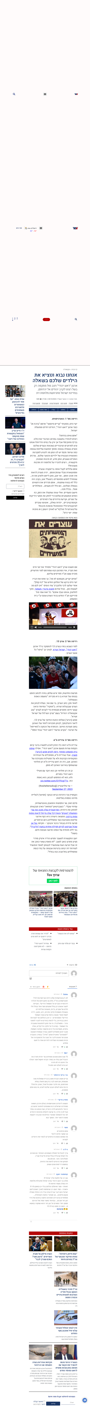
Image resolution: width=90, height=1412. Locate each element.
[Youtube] (14, 318)
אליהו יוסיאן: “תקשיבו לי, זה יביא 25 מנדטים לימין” (17, 461)
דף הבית (74, 369)
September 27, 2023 (62, 789)
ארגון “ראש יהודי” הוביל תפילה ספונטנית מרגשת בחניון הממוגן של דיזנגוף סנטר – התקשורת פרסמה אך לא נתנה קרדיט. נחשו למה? (40, 912)
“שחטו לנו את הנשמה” (66, 933)
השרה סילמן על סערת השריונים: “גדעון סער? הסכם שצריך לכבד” (42, 1256)
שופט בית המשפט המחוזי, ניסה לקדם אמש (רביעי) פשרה (53, 752)
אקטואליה (66, 369)
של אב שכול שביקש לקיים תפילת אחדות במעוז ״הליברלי (54, 825)
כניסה (31, 965)
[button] (45, 94)
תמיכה (72, 410)
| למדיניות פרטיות (17, 492)
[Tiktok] (14, 319)
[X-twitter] (12, 319)
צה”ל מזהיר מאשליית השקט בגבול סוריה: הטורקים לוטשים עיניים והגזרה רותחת (66, 1293)
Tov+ (53, 410)
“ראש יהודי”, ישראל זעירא (65, 649)
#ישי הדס (64, 403)
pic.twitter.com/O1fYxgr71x (54, 780)
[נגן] (74, 627)
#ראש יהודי (36, 403)
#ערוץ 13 (45, 403)
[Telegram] (12, 320)
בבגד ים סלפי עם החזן (66, 943)
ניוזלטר (63, 410)
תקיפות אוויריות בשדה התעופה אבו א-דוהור (42, 1364)
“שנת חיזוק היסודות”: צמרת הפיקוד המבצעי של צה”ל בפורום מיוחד (66, 1256)
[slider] (55, 627)
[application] (53, 616)
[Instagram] (12, 318)
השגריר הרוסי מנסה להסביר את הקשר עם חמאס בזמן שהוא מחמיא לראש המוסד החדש (66, 1366)
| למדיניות (37, 1404)
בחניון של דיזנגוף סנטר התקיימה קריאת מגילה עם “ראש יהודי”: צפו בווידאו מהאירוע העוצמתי (67, 911)
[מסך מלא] (32, 627)
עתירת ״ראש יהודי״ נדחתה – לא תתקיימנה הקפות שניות (42, 946)
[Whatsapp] (17, 319)
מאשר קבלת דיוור (39, 1403)
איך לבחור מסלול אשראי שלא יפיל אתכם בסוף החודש (66, 1330)
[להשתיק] (36, 627)
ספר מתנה (43, 410)
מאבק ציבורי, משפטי (44, 589)
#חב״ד (71, 403)
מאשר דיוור (17, 492)
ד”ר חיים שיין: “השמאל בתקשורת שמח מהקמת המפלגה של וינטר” (15, 435)
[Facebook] (17, 318)
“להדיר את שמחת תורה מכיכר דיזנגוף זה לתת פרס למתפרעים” (41, 936)
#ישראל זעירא (54, 403)
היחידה (34, 410)
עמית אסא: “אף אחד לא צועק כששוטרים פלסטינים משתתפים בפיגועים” (17, 406)
